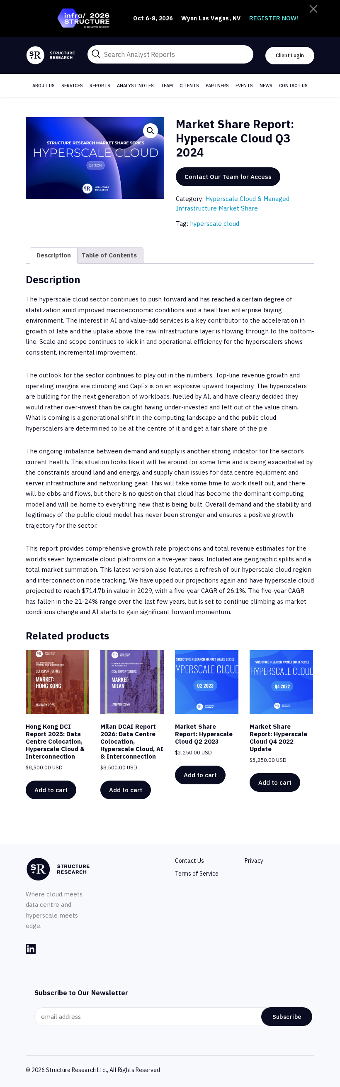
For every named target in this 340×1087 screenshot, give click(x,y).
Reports (100, 85)
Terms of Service (197, 873)
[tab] (54, 255)
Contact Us (293, 85)
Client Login (290, 55)
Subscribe (286, 1017)
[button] (150, 130)
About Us (43, 85)
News (266, 85)
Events (244, 85)
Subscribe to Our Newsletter (81, 993)
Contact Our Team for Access (228, 177)
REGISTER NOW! (273, 18)
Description (53, 255)
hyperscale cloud (214, 224)
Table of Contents (109, 255)
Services (72, 85)
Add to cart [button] (51, 790)
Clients (189, 85)
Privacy (254, 860)
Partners (217, 85)
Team (166, 85)
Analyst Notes (135, 85)
